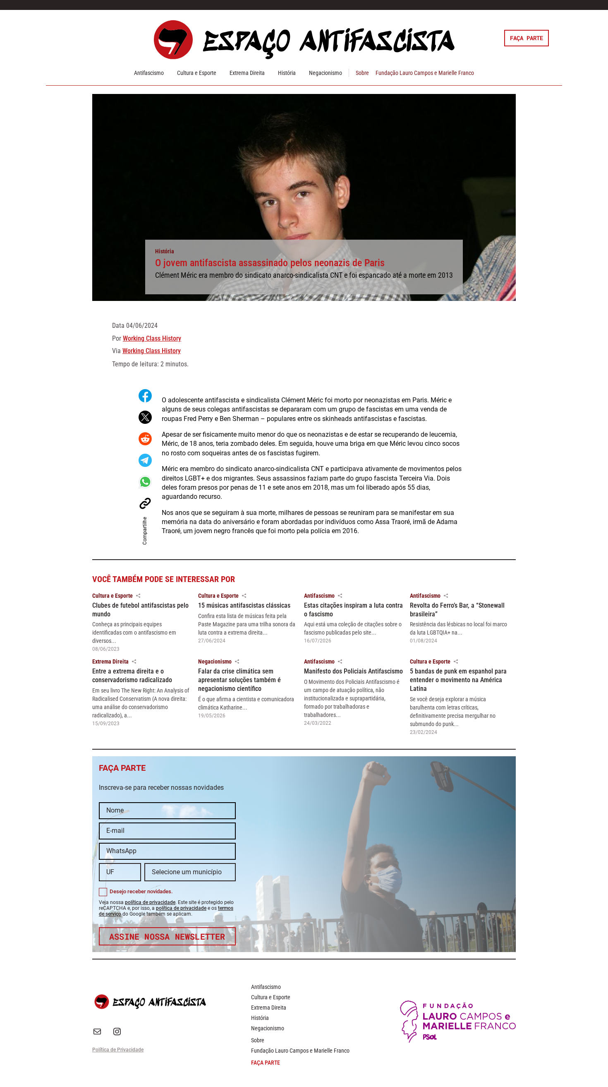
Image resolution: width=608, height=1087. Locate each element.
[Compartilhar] (138, 596)
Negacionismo (325, 73)
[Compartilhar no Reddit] (145, 438)
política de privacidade (150, 902)
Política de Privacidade (118, 1050)
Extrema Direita (247, 73)
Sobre (362, 73)
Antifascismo (149, 73)
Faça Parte (526, 38)
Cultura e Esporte (196, 73)
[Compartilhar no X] (145, 417)
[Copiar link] (145, 503)
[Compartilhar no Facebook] (145, 395)
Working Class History (152, 338)
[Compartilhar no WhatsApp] (145, 481)
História (287, 73)
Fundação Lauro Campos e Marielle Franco (425, 73)
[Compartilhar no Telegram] (145, 460)
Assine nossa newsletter (167, 936)
